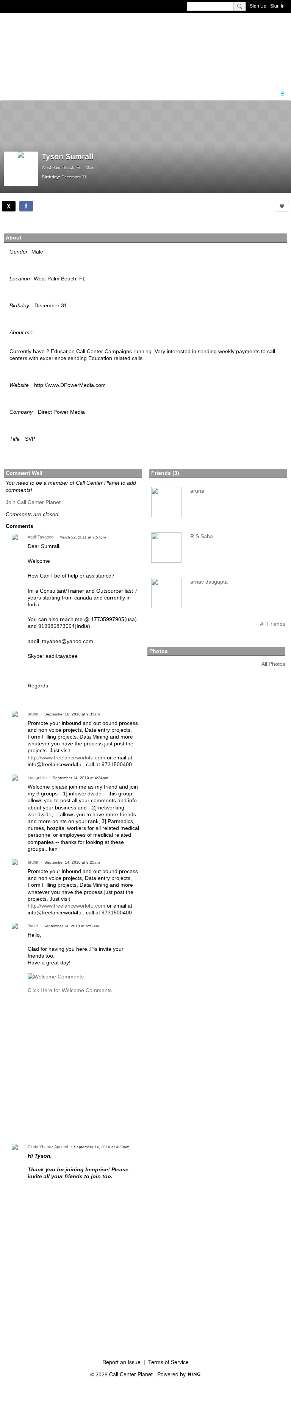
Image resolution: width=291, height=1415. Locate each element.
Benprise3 (45, 47)
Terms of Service (168, 1362)
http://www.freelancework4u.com (66, 757)
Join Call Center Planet (33, 502)
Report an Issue (121, 1362)
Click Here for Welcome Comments (70, 990)
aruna (33, 714)
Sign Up (258, 6)
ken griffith (37, 777)
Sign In (277, 6)
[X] (9, 206)
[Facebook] (26, 206)
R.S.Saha (201, 536)
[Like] (282, 206)
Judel (33, 926)
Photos (158, 651)
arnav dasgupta (209, 582)
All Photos (273, 664)
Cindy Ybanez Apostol (48, 1146)
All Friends (272, 623)
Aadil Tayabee (40, 537)
